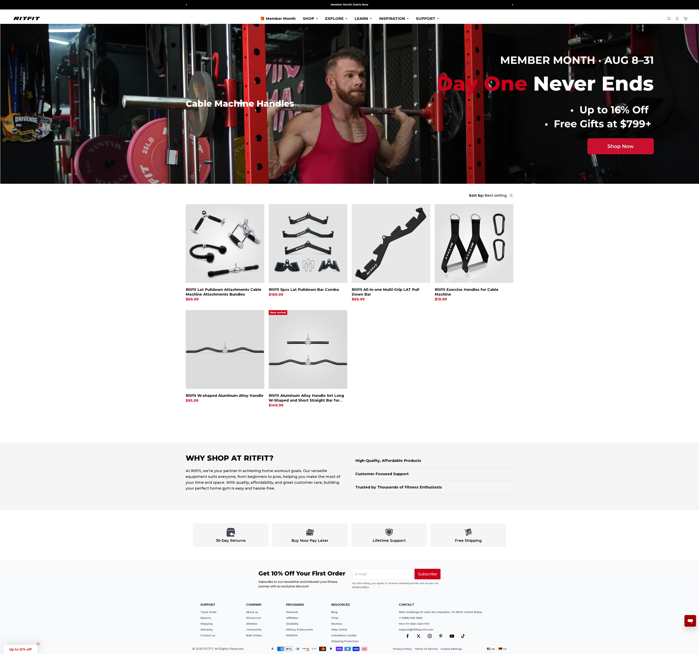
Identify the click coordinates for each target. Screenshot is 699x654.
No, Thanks (395, 370)
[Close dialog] (436, 274)
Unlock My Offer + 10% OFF (395, 362)
